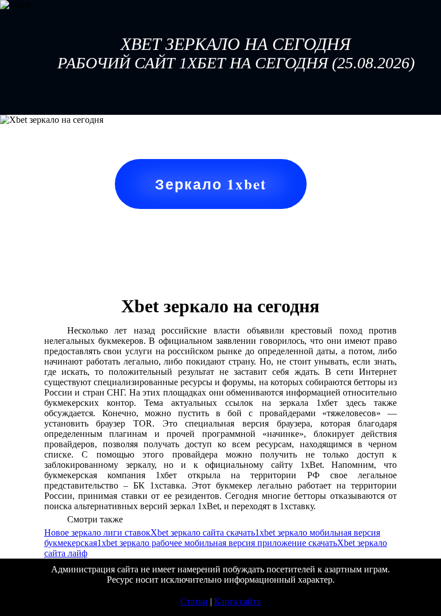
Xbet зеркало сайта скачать (202, 532)
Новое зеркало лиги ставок (97, 532)
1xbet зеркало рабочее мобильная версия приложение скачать (217, 543)
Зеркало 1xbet (210, 184)
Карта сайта (237, 601)
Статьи (194, 601)
